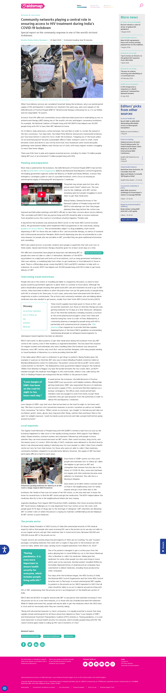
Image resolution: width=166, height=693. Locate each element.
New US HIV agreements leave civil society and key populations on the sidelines (132, 42)
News (79, 5)
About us (107, 5)
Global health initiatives (129, 37)
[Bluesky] (90, 664)
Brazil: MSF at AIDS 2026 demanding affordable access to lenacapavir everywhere (130, 124)
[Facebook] (23, 644)
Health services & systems (129, 84)
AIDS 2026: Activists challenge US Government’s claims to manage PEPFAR (131, 192)
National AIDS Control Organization (41, 170)
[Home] (49, 6)
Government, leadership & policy (130, 187)
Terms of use (92, 687)
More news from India (93, 253)
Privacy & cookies (78, 687)
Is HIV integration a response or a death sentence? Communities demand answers (130, 90)
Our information (64, 687)
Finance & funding (127, 139)
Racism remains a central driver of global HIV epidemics (130, 27)
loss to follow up (30, 315)
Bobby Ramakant (41, 40)
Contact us (124, 661)
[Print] (42, 644)
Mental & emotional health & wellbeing (130, 205)
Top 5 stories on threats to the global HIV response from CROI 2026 (131, 58)
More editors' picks (128, 219)
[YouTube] (107, 664)
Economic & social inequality (130, 22)
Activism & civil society (30, 15)
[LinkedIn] (36, 644)
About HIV (94, 5)
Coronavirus (69, 636)
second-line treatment (32, 311)
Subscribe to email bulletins (130, 665)
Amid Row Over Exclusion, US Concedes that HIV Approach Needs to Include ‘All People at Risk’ (132, 173)
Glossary (27, 306)
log (24, 319)
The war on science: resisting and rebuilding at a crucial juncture (131, 73)
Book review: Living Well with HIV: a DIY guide (130, 210)
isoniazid (26, 323)
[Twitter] (29, 644)
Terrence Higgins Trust (107, 687)
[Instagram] (112, 664)
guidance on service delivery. (32, 228)
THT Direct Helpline (127, 663)
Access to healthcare (51, 636)
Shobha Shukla (27, 40)
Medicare (26, 327)
